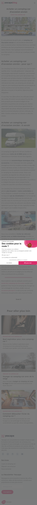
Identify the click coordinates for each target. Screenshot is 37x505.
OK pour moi (27, 263)
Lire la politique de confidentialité (9, 257)
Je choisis (9, 263)
